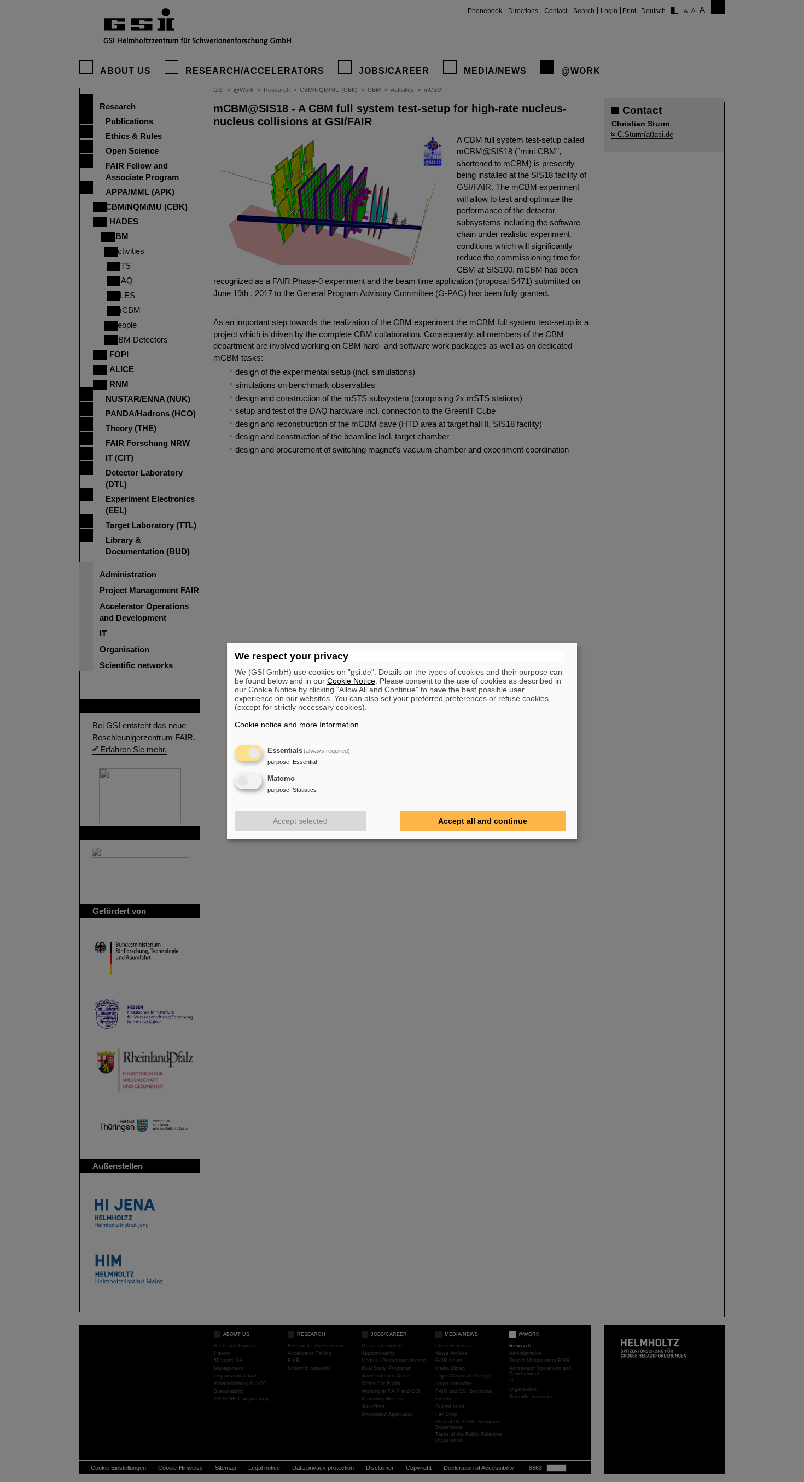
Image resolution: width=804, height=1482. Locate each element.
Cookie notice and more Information (297, 724)
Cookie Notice (351, 680)
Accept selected (300, 821)
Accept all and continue (482, 821)
